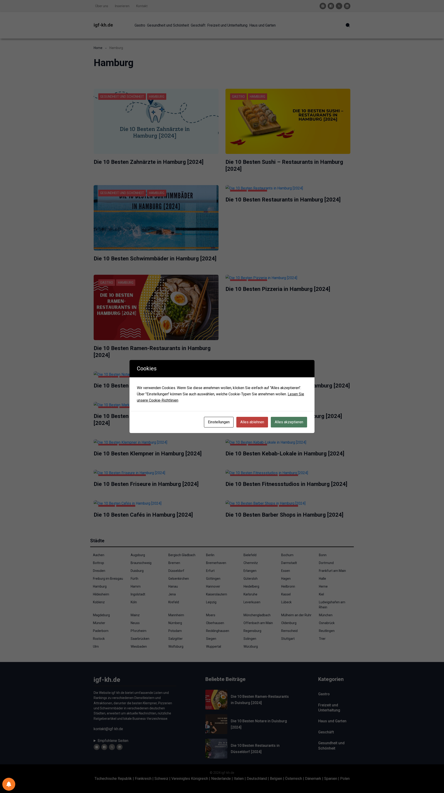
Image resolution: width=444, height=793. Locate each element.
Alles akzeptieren (289, 422)
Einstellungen (219, 422)
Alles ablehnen (252, 422)
